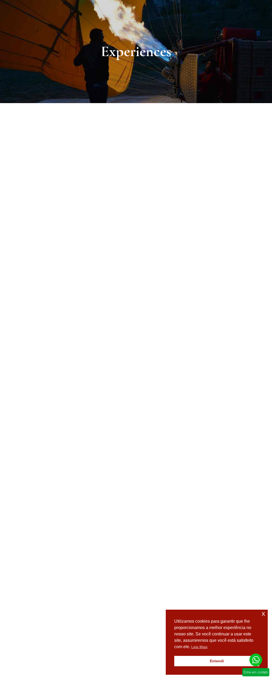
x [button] (263, 613)
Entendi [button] (217, 661)
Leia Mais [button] (199, 647)
